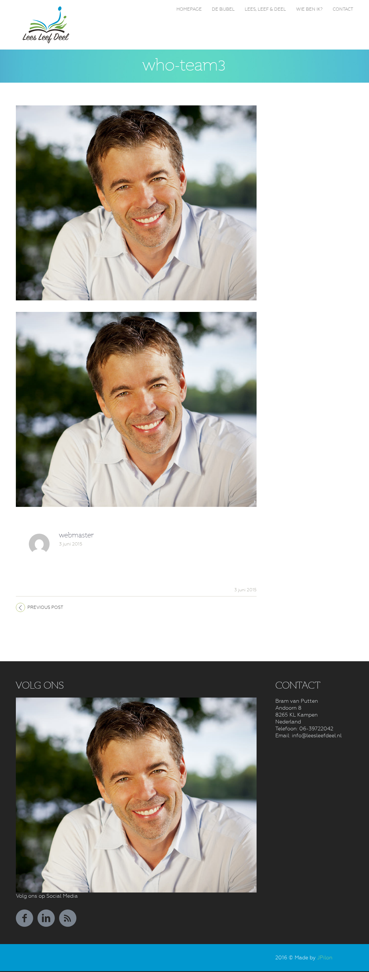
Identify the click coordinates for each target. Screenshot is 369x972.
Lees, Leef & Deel (265, 9)
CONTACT (343, 9)
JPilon (324, 957)
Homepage (189, 9)
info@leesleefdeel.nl (317, 735)
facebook (24, 918)
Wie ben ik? (309, 9)
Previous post (45, 607)
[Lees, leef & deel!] (46, 9)
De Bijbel (223, 9)
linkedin (46, 918)
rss (67, 918)
